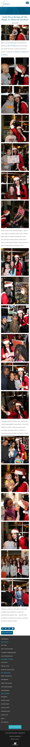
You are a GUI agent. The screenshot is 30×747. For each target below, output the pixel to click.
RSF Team (3, 645)
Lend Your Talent (6, 683)
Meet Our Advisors (7, 649)
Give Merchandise (6, 687)
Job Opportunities (7, 656)
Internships (4, 679)
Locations (4, 662)
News (2, 718)
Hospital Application (7, 669)
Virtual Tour (5, 666)
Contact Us (4, 715)
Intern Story (5, 704)
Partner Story (5, 711)
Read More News (7, 632)
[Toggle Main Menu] (27, 3)
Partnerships (5, 690)
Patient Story (5, 700)
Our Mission (5, 639)
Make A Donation (6, 676)
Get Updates (5, 722)
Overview (4, 697)
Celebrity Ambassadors (8, 652)
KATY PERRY (12, 46)
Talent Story (5, 707)
